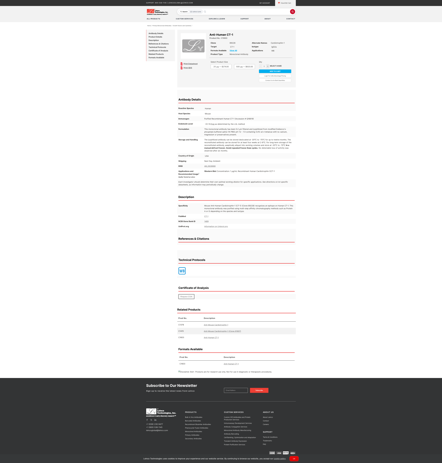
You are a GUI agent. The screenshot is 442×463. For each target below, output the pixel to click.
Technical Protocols (157, 47)
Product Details (155, 37)
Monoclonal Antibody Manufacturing (237, 433)
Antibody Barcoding (231, 437)
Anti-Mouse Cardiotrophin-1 (216, 328)
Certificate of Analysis (158, 51)
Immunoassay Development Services (238, 426)
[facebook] (147, 423)
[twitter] (151, 423)
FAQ (264, 447)
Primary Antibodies (192, 438)
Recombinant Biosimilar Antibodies (198, 427)
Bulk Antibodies (193, 420)
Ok (294, 459)
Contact (266, 424)
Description (154, 41)
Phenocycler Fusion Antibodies (196, 431)
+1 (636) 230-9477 (154, 427)
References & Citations (159, 44)
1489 (206, 224)
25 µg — (225, 70)
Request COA (186, 300)
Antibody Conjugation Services (235, 430)
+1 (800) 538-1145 (154, 430)
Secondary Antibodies (193, 442)
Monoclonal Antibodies (193, 435)
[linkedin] (155, 423)
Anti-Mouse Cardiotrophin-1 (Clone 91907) (222, 334)
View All (238, 51)
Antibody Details (156, 34)
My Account (265, 3)
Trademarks (267, 444)
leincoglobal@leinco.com (157, 433)
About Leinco (268, 420)
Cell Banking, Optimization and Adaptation (240, 441)
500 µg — (225, 76)
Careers (266, 427)
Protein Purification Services (234, 448)
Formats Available (156, 58)
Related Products (156, 54)
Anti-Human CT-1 (211, 341)
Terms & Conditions (270, 440)
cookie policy (279, 458)
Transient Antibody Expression (235, 444)
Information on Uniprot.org (216, 229)
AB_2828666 (210, 169)
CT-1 (206, 219)
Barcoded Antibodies (193, 424)
